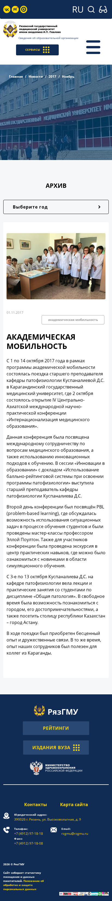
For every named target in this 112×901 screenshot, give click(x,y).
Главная (16, 76)
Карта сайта (74, 804)
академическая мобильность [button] (73, 319)
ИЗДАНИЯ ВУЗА (51, 748)
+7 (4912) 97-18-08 (28, 841)
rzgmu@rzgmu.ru (74, 831)
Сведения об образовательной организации (48, 38)
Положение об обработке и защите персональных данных (23, 885)
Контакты (35, 804)
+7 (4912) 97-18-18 (28, 831)
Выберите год (30, 207)
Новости (36, 76)
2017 (52, 76)
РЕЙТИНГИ (56, 728)
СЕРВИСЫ (32, 50)
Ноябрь (68, 76)
